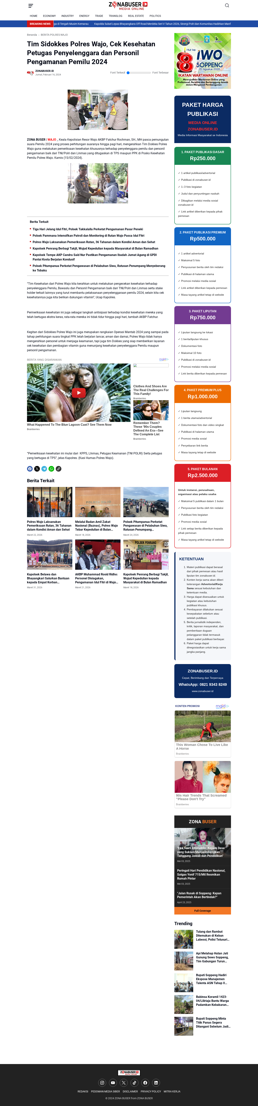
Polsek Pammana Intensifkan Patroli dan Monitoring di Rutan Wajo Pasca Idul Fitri (88, 235)
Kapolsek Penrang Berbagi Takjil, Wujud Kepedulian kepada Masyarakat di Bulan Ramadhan (95, 248)
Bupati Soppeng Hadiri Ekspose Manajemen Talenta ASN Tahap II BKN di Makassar (211, 979)
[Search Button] (227, 5)
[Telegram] (44, 469)
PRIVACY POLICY (151, 1091)
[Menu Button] (31, 5)
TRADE (99, 15)
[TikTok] (134, 1083)
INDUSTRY (67, 15)
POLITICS (155, 15)
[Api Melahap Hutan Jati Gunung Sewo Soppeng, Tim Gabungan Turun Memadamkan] (183, 961)
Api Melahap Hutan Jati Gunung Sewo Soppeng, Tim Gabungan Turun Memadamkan (212, 957)
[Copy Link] (58, 469)
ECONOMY (49, 15)
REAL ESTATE (136, 15)
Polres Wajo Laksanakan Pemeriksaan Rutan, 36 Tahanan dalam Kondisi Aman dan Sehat (94, 242)
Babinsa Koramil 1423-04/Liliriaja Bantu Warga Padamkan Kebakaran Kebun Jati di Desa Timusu (212, 1001)
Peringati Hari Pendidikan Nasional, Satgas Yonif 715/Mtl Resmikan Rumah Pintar (201, 874)
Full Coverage (202, 910)
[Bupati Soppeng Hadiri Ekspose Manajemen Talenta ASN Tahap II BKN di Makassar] (183, 982)
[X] (37, 469)
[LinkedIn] (156, 1083)
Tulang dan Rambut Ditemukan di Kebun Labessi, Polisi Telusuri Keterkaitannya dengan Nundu (212, 936)
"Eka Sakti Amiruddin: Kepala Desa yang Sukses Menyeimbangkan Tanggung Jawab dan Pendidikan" (201, 852)
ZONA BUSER (122, 1098)
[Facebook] (30, 469)
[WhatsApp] (51, 469)
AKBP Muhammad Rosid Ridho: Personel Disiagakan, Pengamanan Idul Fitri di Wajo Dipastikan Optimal (96, 578)
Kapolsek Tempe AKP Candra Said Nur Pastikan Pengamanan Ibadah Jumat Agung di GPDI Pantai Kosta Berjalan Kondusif (95, 257)
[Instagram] (102, 1083)
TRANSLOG (115, 15)
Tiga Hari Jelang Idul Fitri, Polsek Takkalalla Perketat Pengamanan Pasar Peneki (88, 229)
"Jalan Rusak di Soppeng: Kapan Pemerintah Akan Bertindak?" (199, 895)
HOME (33, 15)
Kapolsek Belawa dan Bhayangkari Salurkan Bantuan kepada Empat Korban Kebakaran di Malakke (48, 578)
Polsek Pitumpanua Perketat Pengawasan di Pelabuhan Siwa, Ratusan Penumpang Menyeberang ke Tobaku (99, 268)
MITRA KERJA (172, 1091)
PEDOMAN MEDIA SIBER (105, 1091)
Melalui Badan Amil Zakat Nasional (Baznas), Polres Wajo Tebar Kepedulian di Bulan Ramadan (96, 526)
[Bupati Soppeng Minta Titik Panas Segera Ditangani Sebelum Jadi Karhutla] (183, 1026)
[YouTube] (113, 1083)
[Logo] (129, 1073)
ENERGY (84, 15)
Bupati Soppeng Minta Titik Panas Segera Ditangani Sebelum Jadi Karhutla (212, 1022)
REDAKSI (83, 1091)
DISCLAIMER (130, 1091)
